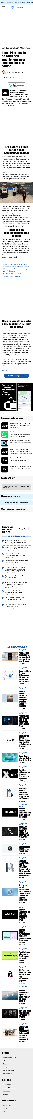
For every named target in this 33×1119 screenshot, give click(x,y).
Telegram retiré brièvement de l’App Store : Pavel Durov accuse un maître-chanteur (25, 892)
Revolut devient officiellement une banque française (25, 812)
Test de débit (6, 1091)
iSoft (4, 1060)
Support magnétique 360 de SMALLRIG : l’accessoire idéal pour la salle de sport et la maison (25, 868)
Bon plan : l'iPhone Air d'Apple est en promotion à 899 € (16, 548)
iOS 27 (24, 2)
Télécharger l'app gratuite (16, 376)
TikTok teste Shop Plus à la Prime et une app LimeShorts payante (25, 975)
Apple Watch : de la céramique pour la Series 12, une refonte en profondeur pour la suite (16, 584)
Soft (19, 7)
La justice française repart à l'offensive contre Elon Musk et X (24, 832)
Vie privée (5, 1067)
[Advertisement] (16, 27)
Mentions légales (7, 1073)
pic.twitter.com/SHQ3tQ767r (12, 273)
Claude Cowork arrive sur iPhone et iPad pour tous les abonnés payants (23, 698)
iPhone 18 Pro (17, 2)
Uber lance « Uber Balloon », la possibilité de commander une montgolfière (20, 425)
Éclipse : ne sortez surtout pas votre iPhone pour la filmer (16, 561)
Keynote (3, 2)
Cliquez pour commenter (16, 503)
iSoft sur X (5, 1111)
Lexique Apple (6, 1094)
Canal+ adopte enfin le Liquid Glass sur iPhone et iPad (24, 915)
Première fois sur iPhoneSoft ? (11, 1057)
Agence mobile (7, 1105)
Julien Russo (11, 72)
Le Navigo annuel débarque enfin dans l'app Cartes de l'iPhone (24, 793)
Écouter (14, 77)
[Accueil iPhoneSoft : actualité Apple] (2, 47)
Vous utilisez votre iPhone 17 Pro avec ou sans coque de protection (15, 541)
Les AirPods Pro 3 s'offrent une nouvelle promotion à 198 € (15, 591)
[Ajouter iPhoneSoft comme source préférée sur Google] (16, 85)
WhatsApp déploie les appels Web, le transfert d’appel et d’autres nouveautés (24, 1033)
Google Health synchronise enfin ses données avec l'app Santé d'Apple (25, 936)
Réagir (6, 77)
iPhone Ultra (9, 2)
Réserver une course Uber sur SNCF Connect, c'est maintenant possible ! (20, 443)
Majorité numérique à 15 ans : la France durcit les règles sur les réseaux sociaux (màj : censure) (15, 569)
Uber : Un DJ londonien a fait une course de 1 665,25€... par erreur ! (21, 469)
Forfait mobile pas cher (9, 1087)
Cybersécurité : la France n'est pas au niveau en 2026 (16, 576)
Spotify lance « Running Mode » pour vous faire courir (24, 956)
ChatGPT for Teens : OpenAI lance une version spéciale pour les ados (25, 741)
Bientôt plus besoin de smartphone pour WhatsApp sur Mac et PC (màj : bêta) (20, 434)
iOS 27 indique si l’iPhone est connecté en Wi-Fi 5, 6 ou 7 (14, 598)
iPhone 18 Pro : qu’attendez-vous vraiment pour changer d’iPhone (15, 554)
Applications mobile (9, 47)
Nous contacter (7, 1084)
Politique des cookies (8, 1070)
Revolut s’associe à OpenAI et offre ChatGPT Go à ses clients (25, 995)
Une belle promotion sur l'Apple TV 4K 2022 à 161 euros (16, 605)
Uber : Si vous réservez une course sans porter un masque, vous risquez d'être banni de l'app (21, 451)
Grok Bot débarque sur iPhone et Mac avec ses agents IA (25, 774)
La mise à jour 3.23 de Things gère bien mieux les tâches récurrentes (25, 676)
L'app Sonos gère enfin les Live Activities (25, 758)
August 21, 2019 (18, 276)
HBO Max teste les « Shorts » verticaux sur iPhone (25, 1014)
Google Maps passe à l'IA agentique (24, 849)
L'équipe (5, 1064)
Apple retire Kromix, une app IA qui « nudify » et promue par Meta (24, 721)
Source (4, 370)
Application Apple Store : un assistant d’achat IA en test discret (24, 657)
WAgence (5, 1108)
